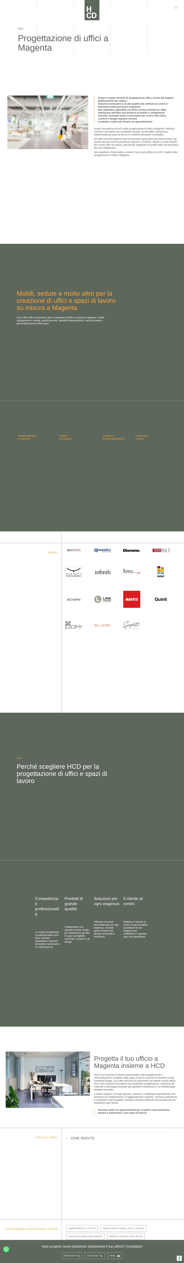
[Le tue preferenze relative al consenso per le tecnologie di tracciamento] (179, 1258)
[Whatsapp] (6, 1249)
